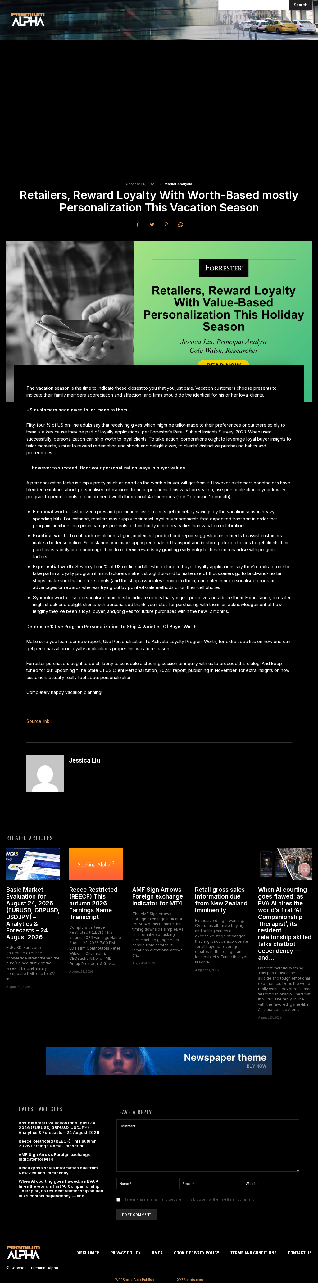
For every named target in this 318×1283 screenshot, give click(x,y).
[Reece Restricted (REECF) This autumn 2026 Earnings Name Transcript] (96, 864)
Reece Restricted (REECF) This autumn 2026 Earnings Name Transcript (93, 903)
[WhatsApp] (180, 224)
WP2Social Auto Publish (134, 1279)
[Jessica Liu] (45, 773)
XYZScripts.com (190, 1279)
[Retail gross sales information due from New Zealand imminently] (222, 864)
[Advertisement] (159, 114)
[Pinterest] (166, 224)
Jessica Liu (84, 760)
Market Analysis (178, 184)
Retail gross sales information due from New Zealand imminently (221, 900)
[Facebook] (137, 224)
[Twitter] (152, 224)
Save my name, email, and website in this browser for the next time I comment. (189, 1200)
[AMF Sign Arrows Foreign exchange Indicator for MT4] (159, 864)
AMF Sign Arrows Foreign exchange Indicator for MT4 (157, 896)
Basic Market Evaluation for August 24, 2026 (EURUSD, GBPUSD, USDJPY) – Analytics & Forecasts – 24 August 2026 (33, 913)
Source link (37, 721)
